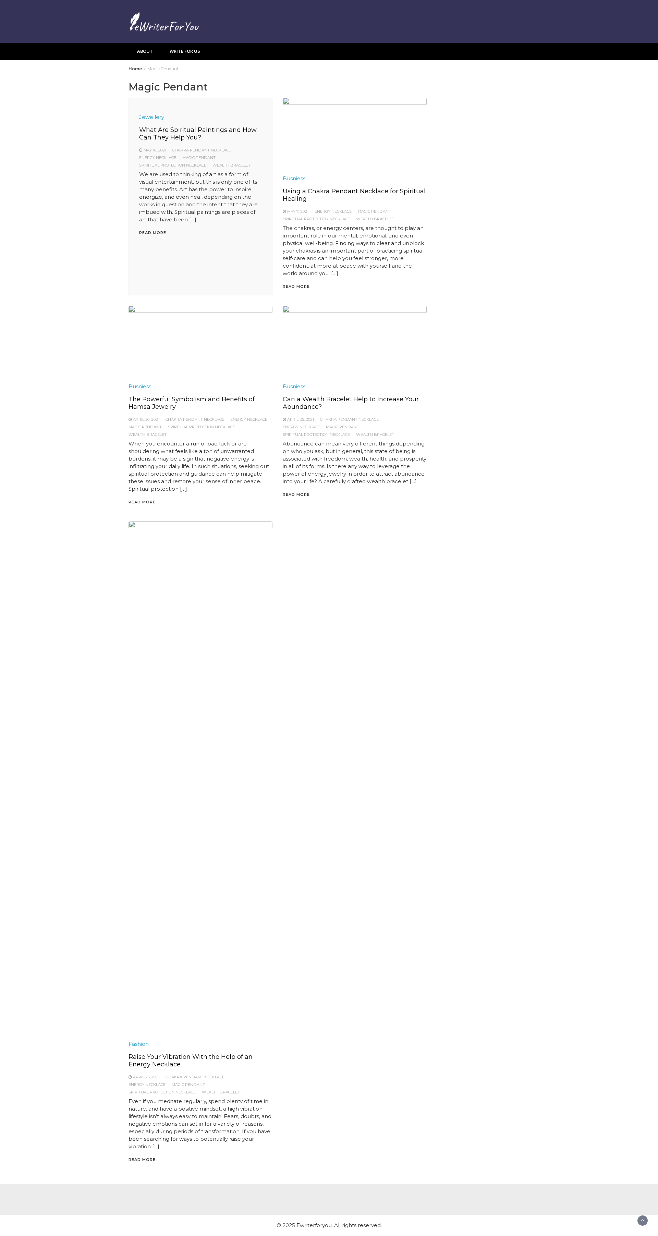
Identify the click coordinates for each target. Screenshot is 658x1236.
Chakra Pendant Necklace (201, 150)
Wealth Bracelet (231, 165)
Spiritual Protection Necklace (172, 165)
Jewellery (151, 117)
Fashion (139, 1044)
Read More (152, 232)
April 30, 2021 (146, 419)
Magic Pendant (199, 157)
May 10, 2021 (155, 150)
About (145, 51)
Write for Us (185, 51)
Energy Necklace (157, 157)
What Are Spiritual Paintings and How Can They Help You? (198, 133)
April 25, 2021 (300, 419)
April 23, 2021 (146, 1077)
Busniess (294, 178)
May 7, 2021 (297, 211)
